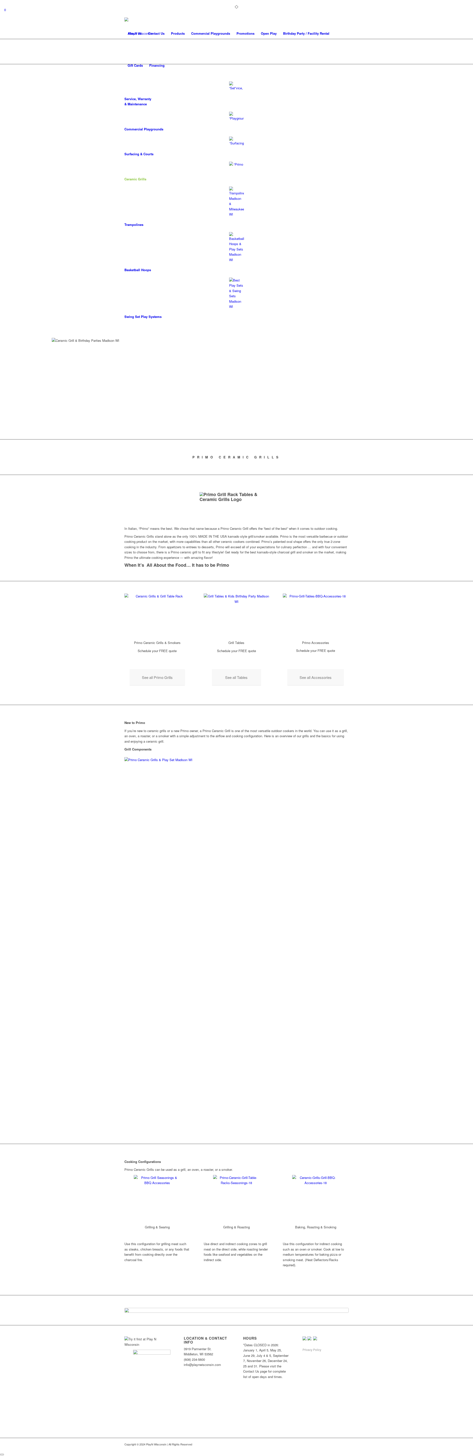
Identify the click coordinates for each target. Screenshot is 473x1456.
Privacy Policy (312, 1349)
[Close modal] (2, 1454)
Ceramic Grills (135, 179)
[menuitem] (134, 33)
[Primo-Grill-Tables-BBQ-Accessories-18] (316, 615)
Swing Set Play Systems (143, 316)
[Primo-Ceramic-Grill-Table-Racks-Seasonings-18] (236, 1198)
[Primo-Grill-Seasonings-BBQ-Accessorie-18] (157, 1198)
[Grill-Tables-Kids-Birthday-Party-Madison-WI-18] (237, 615)
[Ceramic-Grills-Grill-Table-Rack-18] (157, 615)
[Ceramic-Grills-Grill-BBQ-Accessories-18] (315, 1198)
